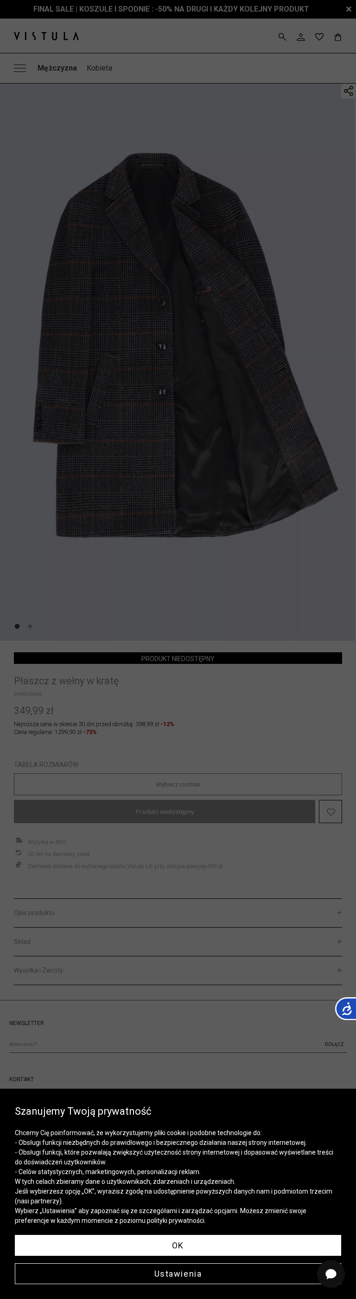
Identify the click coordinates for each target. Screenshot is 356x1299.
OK (178, 1245)
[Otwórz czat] (331, 1274)
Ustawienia (178, 1274)
